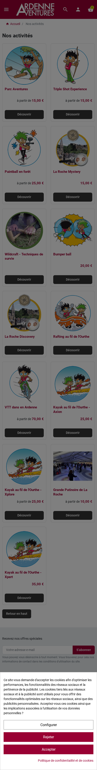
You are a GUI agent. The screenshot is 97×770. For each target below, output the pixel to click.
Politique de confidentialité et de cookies (65, 760)
